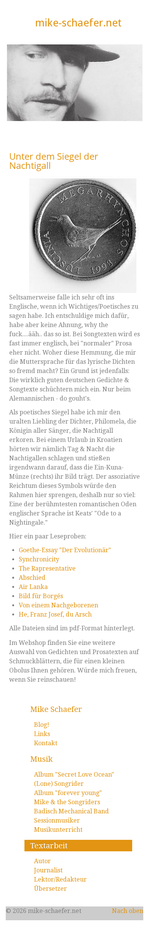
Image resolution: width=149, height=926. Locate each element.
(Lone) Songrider (59, 783)
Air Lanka (33, 587)
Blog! (41, 724)
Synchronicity (39, 559)
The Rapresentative (47, 568)
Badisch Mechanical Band (71, 811)
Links (42, 734)
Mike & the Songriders (67, 802)
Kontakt (45, 743)
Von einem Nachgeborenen (58, 605)
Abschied (32, 577)
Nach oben (127, 911)
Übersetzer (50, 888)
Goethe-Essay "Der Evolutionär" (65, 550)
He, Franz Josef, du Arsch (55, 614)
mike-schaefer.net (78, 22)
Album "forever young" (68, 793)
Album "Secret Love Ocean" (74, 774)
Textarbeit (49, 845)
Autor (42, 861)
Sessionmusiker (57, 820)
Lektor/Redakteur (60, 879)
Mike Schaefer (56, 709)
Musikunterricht (58, 829)
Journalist (48, 870)
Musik (41, 759)
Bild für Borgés (41, 596)
